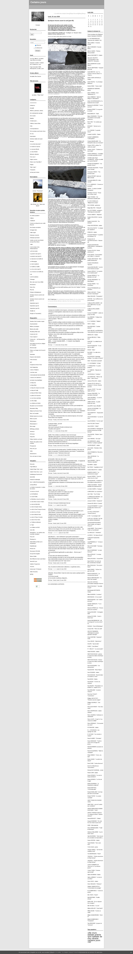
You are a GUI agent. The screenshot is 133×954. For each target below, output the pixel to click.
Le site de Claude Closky (36, 506)
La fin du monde (33, 251)
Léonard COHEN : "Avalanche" (95, 500)
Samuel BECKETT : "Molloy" (94, 818)
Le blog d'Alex (33, 385)
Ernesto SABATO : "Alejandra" (95, 214)
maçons (72, 75)
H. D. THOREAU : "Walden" (94, 321)
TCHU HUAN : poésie (93, 847)
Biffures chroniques (34, 326)
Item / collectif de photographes (37, 482)
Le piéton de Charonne (35, 395)
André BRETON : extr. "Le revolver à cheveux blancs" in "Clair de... (95, 73)
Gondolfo (55, 455)
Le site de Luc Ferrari (35, 512)
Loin (31, 274)
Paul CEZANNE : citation (93, 672)
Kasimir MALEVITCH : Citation (95, 469)
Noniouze (32, 431)
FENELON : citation (92, 232)
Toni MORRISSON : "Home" (94, 853)
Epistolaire (32, 354)
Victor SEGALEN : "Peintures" (95, 884)
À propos (38, 25)
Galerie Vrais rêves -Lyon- (36, 471)
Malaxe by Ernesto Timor (36, 411)
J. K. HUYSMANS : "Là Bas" (94, 363)
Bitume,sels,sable (34, 329)
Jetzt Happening (34, 367)
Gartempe (52, 76)
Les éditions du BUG (35, 527)
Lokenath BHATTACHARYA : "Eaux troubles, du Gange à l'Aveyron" (94, 524)
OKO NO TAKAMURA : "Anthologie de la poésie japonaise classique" (93, 633)
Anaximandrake (33, 323)
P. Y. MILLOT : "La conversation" (95, 648)
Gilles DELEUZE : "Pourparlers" (95, 296)
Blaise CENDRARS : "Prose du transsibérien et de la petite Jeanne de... (95, 118)
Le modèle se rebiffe (35, 266)
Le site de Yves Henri (35, 519)
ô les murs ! (33, 156)
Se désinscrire (38, 47)
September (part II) (34, 305)
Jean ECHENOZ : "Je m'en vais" (95, 421)
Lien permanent (77, 301)
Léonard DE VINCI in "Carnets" (95, 503)
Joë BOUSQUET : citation (94, 445)
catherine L (55, 532)
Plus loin (32, 289)
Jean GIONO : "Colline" (93, 426)
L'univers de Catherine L (35, 377)
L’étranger (32, 279)
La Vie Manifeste (34, 494)
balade (91, 935)
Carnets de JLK (33, 334)
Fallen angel (33, 232)
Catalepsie (32, 220)
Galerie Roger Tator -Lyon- (36, 469)
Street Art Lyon (33, 561)
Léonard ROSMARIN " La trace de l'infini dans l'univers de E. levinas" (95, 507)
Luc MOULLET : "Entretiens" (94, 532)
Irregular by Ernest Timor (36, 364)
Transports (32, 169)
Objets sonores (33, 159)
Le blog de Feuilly (34, 390)
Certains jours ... (34, 120)
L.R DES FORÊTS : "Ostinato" (95, 489)
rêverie (95, 938)
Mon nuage (32, 426)
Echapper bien (33, 230)
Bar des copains (57, 110)
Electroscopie (33, 347)
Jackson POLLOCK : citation (94, 381)
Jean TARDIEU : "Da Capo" (94, 438)
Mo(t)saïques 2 (33, 423)
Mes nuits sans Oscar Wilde (36, 282)
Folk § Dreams (33, 359)
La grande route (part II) (35, 256)
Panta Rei (32, 436)
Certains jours (38, 2)
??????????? (33, 102)
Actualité (32, 108)
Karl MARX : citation (92, 464)
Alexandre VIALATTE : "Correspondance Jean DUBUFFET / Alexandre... (94, 59)
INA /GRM (32, 477)
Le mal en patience (34, 264)
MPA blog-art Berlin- (34, 429)
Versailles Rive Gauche (35, 76)
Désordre (32, 464)
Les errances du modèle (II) (36, 271)
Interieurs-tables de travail (36, 138)
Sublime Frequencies (35, 564)
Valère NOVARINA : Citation (94, 874)
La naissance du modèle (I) (36, 258)
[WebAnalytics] (38, 587)
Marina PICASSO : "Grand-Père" (95, 558)
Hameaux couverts (34, 235)
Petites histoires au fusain (36, 439)
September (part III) (34, 308)
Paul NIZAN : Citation (92, 679)
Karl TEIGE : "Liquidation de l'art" (95, 467)
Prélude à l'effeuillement (35, 292)
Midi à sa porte (33, 418)
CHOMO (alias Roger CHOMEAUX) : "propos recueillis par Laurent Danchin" (95, 159)
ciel (89, 942)
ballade (95, 936)
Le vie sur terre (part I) (35, 269)
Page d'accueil (74, 13)
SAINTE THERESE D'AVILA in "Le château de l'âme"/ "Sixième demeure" (95, 814)
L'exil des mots (33, 372)
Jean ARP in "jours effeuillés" (94, 405)
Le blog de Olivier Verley (35, 392)
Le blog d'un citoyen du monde (37, 387)
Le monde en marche (35, 146)
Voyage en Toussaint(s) (35, 313)
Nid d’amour (33, 284)
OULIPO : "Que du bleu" (93, 643)
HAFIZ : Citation (91, 323)
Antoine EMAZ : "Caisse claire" (95, 86)
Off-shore (32, 434)
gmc (31, 362)
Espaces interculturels (35, 357)
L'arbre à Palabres (34, 369)
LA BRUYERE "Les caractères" (95, 491)
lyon (90, 936)
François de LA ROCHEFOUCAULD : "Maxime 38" (95, 240)
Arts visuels (33, 115)
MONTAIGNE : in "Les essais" (95, 597)
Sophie (54, 505)
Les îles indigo (33, 400)
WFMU (31, 574)
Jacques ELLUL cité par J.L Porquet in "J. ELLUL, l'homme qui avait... (95, 385)
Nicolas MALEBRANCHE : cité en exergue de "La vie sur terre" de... (95, 622)
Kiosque (32, 141)
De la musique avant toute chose (37, 131)
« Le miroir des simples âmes (61, 13)
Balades (32, 118)
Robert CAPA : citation (93, 772)
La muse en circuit (34, 491)
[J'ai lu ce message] (131, 952)
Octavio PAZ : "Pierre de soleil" (95, 628)
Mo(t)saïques (33, 421)
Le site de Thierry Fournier (36, 517)
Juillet (31, 244)
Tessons (32, 566)
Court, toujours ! (34, 336)
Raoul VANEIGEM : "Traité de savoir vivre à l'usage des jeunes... (94, 742)
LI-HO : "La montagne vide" (94, 515)
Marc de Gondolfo (34, 413)
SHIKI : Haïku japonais (93, 825)
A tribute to (32, 105)
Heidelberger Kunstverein (36, 474)
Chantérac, (82, 75)
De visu (32, 133)
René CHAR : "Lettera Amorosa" (95, 763)
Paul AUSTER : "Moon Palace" (95, 669)
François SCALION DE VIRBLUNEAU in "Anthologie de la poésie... (95, 246)
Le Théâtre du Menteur (35, 522)
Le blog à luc (33, 382)
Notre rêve (32, 287)
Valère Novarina (33, 571)
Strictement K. (33, 453)
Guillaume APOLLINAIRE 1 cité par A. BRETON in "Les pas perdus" (95, 304)
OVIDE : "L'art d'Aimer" (93, 646)
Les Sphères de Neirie (35, 403)
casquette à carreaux (63, 153)
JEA (54, 344)
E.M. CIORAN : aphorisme (94, 205)
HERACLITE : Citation (93, 334)
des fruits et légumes (74, 208)
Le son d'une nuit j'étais (35, 398)
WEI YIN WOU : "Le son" (93, 905)
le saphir (66, 156)
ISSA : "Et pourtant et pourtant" (95, 360)
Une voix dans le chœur (35, 456)
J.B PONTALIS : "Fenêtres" (94, 374)
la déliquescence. (68, 85)
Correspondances (34, 128)
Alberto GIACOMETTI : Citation (95, 55)
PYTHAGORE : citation (93, 727)
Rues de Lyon (33, 448)
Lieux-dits (32, 529)
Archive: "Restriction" (38, 190)
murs (94, 933)
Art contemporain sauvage (36, 113)
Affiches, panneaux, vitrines (36, 110)
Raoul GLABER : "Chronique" (94, 738)
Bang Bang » (82, 13)
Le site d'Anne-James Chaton (37, 501)
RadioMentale (33, 546)
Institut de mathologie (35, 479)
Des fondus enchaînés (35, 227)
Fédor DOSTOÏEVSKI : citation (95, 225)
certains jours (94, 940)
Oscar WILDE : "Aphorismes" (94, 641)
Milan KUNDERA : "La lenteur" (95, 594)
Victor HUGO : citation (93, 881)
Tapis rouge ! (33, 167)
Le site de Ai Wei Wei (35, 504)
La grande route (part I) (35, 253)
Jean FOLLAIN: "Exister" (93, 423)
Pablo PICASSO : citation (93, 651)
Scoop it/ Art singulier (35, 553)
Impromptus (33, 136)
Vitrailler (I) (32, 310)
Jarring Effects (33, 484)
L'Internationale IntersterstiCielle (37, 375)
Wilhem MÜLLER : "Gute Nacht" (95, 908)
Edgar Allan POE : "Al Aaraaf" (94, 207)
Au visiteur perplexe (34, 215)
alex (54, 486)
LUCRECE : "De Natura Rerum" (95, 535)
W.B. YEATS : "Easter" (93, 894)
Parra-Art (32, 536)
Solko (31, 451)
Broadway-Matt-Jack (35, 331)
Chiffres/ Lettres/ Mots (35, 123)
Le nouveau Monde (34, 149)
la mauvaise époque (63, 109)
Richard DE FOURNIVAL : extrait (95, 770)
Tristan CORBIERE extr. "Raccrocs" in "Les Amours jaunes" (94, 866)
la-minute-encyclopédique (36, 380)
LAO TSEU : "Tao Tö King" (94, 494)
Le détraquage (33, 261)
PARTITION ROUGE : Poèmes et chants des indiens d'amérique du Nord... (95, 661)
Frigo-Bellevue (33, 466)
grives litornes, (63, 143)
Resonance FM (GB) (35, 551)
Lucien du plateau (34, 276)
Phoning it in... (33, 539)
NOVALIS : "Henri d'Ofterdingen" (95, 626)
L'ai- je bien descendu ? (35, 144)
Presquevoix (33, 445)
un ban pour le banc (34, 172)
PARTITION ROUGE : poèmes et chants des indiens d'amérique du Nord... (95, 655)
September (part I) (34, 303)
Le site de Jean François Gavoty (37, 509)
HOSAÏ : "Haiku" (91, 349)
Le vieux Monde (33, 151)
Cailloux (32, 218)
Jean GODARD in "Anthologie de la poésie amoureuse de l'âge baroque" (95, 430)
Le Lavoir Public (33, 496)
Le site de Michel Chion (35, 514)
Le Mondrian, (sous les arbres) (37, 499)
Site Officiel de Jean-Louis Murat (37, 558)
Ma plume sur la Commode (36, 405)
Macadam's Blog (34, 408)
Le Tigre (32, 524)
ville (89, 933)
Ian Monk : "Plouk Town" (38, 95)
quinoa (81, 205)
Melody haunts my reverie (36, 416)
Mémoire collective (34, 154)
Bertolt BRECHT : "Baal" (93, 113)
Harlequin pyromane (35, 237)
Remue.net (32, 548)
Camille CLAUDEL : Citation (94, 134)
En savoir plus (98, 952)
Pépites (31, 164)
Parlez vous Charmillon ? (36, 162)
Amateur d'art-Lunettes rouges (37, 321)
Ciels (31, 126)
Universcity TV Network (35, 569)
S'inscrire (39, 45)
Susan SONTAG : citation (94, 840)
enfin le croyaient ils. (53, 80)
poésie (98, 935)
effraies (83, 238)
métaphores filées (52, 227)
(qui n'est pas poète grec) (64, 204)
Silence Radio (33, 556)
